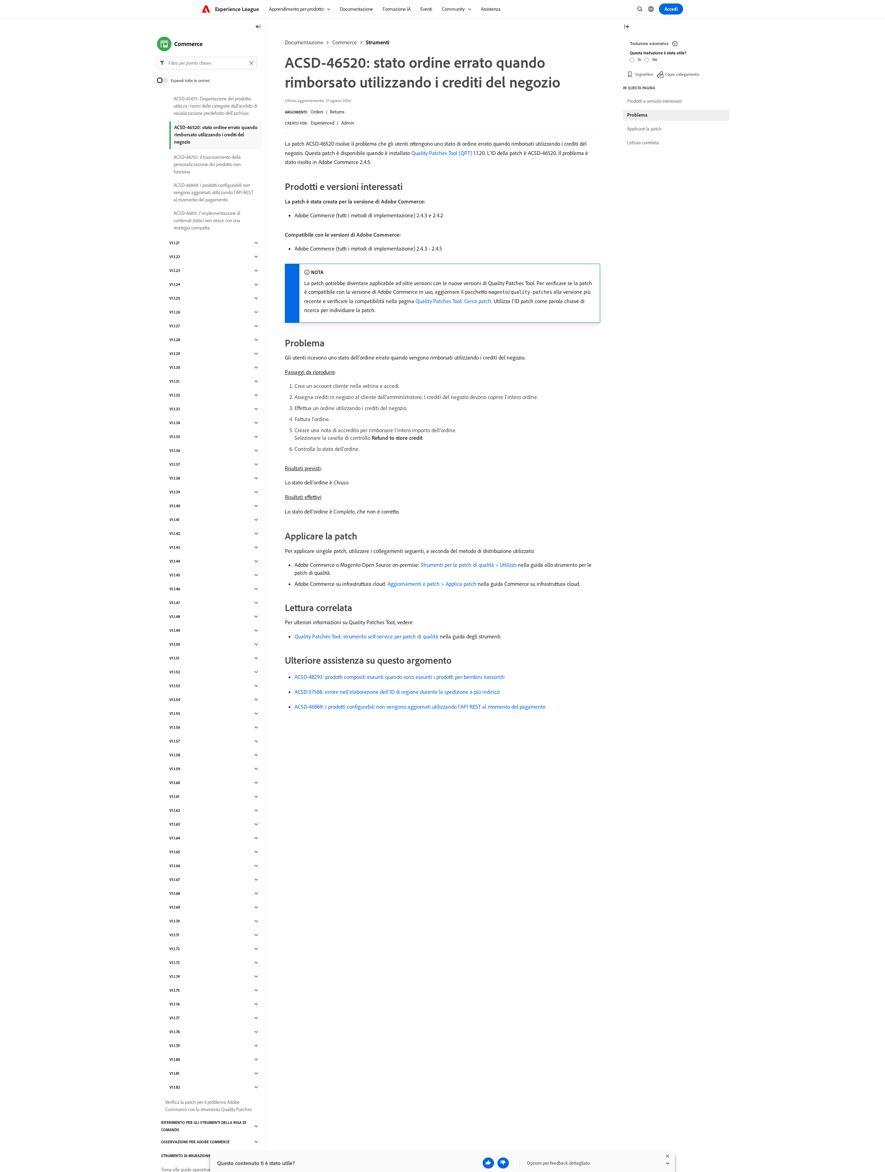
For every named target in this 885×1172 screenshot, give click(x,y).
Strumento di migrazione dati (190, 1155)
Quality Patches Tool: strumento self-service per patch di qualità (366, 636)
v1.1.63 (174, 824)
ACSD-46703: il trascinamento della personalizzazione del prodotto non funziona (207, 164)
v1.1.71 (174, 935)
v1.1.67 (174, 879)
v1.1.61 (174, 796)
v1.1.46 (174, 589)
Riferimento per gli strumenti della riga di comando (203, 1126)
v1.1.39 (174, 492)
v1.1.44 (174, 561)
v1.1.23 (174, 270)
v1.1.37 (174, 464)
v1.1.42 (174, 533)
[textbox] (207, 63)
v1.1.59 (174, 768)
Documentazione (304, 42)
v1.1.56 (174, 727)
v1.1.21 (174, 242)
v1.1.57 (174, 741)
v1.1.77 (174, 1018)
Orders (316, 112)
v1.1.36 (174, 450)
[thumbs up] (488, 1163)
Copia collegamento (682, 74)
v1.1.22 (174, 256)
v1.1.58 (174, 755)
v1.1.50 (174, 644)
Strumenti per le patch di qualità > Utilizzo (468, 564)
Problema (637, 115)
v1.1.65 (174, 852)
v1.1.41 (174, 519)
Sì (639, 59)
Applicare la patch (644, 129)
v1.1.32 (174, 395)
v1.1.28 (174, 339)
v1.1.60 (174, 782)
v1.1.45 (174, 575)
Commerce (344, 42)
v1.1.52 (174, 672)
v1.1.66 (174, 865)
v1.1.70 (174, 921)
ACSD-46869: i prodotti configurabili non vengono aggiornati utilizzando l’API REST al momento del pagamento (420, 706)
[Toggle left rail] (258, 27)
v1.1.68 (174, 893)
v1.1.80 (174, 1059)
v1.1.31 (174, 381)
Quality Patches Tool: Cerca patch (453, 301)
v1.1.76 (174, 1004)
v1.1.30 (174, 367)
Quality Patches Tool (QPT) (441, 152)
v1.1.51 (174, 658)
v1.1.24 (174, 284)
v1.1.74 (174, 976)
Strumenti (377, 42)
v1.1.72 (174, 948)
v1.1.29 (174, 353)
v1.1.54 (174, 699)
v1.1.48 (174, 616)
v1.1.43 (174, 547)
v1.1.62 (174, 810)
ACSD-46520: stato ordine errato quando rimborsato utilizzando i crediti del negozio (216, 134)
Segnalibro (644, 74)
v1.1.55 (174, 713)
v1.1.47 (174, 602)
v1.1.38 (174, 478)
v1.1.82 (174, 1087)
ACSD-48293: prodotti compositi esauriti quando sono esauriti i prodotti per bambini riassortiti (400, 676)
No (654, 59)
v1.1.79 (174, 1045)
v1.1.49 (174, 630)
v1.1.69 (174, 907)
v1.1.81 (174, 1073)
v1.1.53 (174, 685)
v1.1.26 (174, 312)
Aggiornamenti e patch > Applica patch (432, 583)
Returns (337, 112)
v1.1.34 (174, 422)
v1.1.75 (174, 990)
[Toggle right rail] (626, 27)
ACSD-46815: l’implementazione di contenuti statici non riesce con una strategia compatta (207, 220)
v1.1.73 (174, 962)
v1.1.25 (174, 298)
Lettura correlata (643, 142)
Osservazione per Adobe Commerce (195, 1141)
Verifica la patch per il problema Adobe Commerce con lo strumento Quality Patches (208, 1105)
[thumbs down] (503, 1163)
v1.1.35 (174, 436)
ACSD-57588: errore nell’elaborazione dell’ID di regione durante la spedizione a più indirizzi (397, 691)
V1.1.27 (174, 326)
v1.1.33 (174, 409)
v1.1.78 (174, 1031)
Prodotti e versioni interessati (654, 101)
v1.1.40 (174, 505)
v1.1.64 (174, 838)
